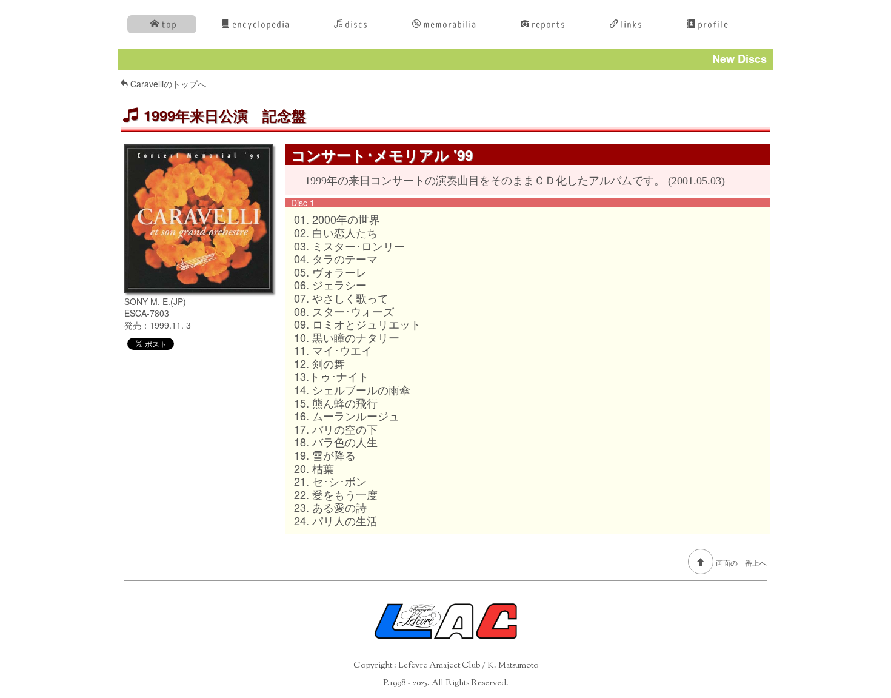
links (631, 24)
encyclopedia (261, 24)
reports (549, 24)
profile (713, 24)
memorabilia (449, 24)
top (169, 24)
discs (356, 24)
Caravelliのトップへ (168, 84)
